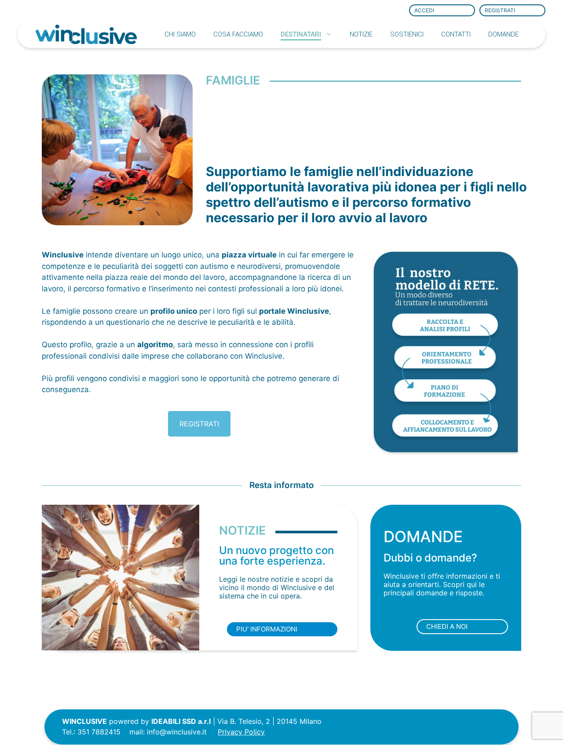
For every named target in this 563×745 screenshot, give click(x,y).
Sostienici (407, 34)
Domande (503, 34)
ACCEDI (424, 10)
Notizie (361, 34)
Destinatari (301, 34)
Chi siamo (180, 34)
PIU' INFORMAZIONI (266, 629)
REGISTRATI (500, 10)
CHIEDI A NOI (447, 626)
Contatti (456, 34)
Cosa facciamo (238, 34)
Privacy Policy (241, 731)
